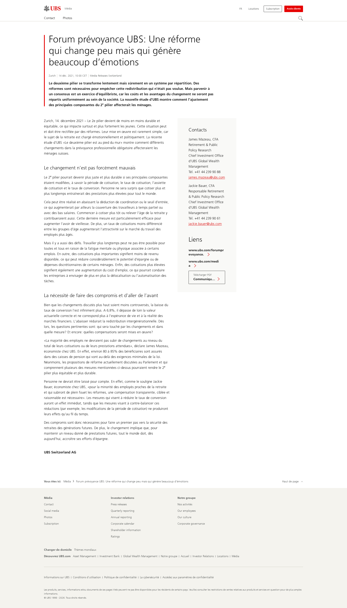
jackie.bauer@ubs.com (205, 224)
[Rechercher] (300, 18)
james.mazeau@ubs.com (207, 177)
